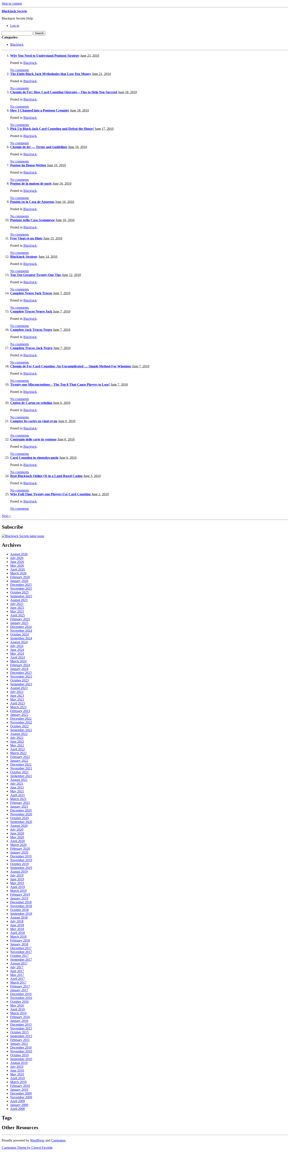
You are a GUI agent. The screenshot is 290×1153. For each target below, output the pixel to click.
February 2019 (20, 894)
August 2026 (19, 554)
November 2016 (21, 998)
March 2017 (18, 982)
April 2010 (17, 1078)
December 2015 (21, 1024)
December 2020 (21, 810)
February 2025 (20, 619)
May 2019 (17, 883)
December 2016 (21, 994)
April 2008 (17, 1109)
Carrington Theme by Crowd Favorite (27, 1147)
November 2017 (21, 952)
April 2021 (17, 795)
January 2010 (19, 1089)
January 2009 (19, 1105)
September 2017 (21, 959)
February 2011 (20, 1040)
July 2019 (16, 875)
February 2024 (20, 665)
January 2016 (19, 1021)
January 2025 (19, 623)
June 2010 (17, 1070)
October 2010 (19, 1055)
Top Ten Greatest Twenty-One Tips (35, 275)
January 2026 (19, 581)
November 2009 (21, 1097)
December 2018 (21, 902)
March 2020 (18, 845)
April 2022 (17, 749)
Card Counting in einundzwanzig (34, 457)
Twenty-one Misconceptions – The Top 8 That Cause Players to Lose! (60, 384)
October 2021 (19, 772)
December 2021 (21, 764)
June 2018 (17, 925)
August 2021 (19, 780)
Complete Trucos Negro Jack (31, 311)
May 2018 (17, 929)
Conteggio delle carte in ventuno (33, 439)
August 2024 (19, 642)
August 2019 (19, 871)
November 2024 (21, 630)
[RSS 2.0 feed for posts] (23, 536)
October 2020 (19, 818)
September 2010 (21, 1059)
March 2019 (18, 890)
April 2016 (17, 1009)
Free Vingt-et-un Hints (26, 238)
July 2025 (16, 604)
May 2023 (17, 699)
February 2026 (20, 577)
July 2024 (16, 646)
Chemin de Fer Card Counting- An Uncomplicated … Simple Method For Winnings (70, 366)
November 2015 (21, 1028)
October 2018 (19, 910)
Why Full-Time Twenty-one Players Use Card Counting (50, 494)
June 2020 (17, 833)
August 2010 (19, 1063)
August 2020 (19, 825)
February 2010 (20, 1086)
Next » (6, 516)
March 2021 (18, 799)
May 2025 (17, 611)
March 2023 (18, 707)
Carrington (58, 1140)
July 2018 (16, 921)
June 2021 (17, 787)
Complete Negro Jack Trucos (31, 293)
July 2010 (16, 1066)
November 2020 (21, 814)
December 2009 (21, 1093)
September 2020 (21, 822)
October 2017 (19, 956)
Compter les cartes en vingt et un (33, 421)
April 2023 (17, 703)
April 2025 (17, 615)
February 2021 (20, 803)
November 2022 (21, 722)
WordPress (37, 1140)
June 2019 (17, 879)
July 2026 (16, 558)
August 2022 (19, 734)
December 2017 (21, 948)
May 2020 (17, 837)
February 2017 (20, 986)
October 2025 (19, 592)
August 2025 (19, 600)
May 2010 (17, 1074)
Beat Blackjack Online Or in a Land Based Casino (46, 476)
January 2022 (19, 760)
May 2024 (17, 653)
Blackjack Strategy (24, 256)
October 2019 (19, 864)
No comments (19, 70)
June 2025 (17, 607)
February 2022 (20, 757)
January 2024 (19, 669)
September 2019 (21, 868)
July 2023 (16, 692)
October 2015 (19, 1032)
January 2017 (19, 990)
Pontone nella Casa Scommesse (32, 220)
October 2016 (19, 1001)
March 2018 (18, 936)
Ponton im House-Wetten (28, 165)
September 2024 (21, 638)
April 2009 (17, 1101)
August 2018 (19, 917)
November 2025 (21, 588)
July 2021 (16, 783)
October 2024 (19, 634)
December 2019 (21, 856)
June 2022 (17, 741)
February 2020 (20, 848)
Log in (14, 25)
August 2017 (19, 963)
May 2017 (17, 975)
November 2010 (21, 1051)
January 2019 (19, 898)
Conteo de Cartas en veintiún (31, 403)
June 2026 (17, 562)
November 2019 (21, 860)
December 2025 (21, 584)
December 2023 (21, 672)
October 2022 (19, 726)
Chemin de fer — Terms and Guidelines (38, 147)
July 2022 (16, 737)
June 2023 (17, 695)
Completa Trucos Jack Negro (31, 348)
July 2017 (16, 967)
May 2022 (17, 745)
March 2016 (18, 1013)
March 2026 (18, 573)
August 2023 (19, 688)
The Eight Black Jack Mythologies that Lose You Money (50, 74)
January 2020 (19, 852)
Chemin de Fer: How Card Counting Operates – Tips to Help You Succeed (63, 92)
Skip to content (12, 3)
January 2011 (19, 1043)
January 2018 (19, 944)
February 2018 (20, 940)
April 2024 (17, 657)
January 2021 (19, 806)
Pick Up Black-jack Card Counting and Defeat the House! (52, 128)
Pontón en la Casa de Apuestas (32, 202)
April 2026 (17, 569)
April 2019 (17, 887)
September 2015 (21, 1036)
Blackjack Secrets (14, 11)
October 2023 (19, 680)
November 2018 (21, 906)
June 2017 (17, 971)
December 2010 (21, 1047)
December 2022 (21, 718)
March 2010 (18, 1082)
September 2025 (21, 596)
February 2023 (20, 711)
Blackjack (17, 44)
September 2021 (21, 776)
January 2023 (19, 715)
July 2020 (16, 829)
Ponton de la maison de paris (31, 183)
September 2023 (21, 684)
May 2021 (17, 791)
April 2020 (17, 841)
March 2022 (18, 753)
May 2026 (17, 565)
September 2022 (21, 730)
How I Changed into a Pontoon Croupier (39, 110)
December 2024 (21, 627)
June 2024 (17, 650)
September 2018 (21, 913)
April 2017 (17, 978)
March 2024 (18, 661)
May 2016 (17, 1005)
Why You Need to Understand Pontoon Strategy (44, 55)
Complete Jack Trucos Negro (31, 329)
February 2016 (20, 1017)
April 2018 (17, 933)
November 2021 (21, 768)
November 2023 (21, 676)
